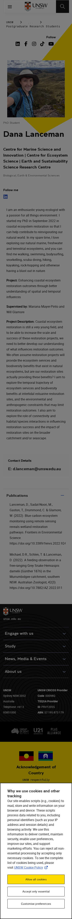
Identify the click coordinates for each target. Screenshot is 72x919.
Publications (17, 495)
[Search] (62, 6)
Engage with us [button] (19, 633)
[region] (36, 851)
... (30, 22)
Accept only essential (36, 891)
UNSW (9, 22)
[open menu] (9, 6)
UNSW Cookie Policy (31, 867)
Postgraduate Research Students (33, 26)
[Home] (36, 6)
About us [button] (13, 671)
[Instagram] (34, 44)
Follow (51, 37)
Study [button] (10, 646)
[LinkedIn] (19, 44)
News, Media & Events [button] (26, 659)
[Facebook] (26, 44)
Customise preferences (36, 903)
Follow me (10, 190)
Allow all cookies (35, 879)
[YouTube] (50, 44)
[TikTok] (42, 44)
